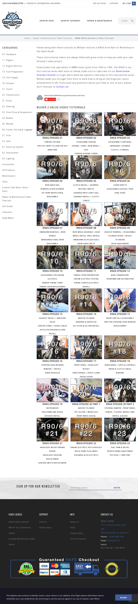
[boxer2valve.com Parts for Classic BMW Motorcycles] (12, 20)
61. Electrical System (12, 147)
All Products (8, 170)
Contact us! (62, 86)
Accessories (8, 164)
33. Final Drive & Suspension (17, 112)
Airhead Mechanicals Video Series (22, 542)
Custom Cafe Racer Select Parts (15, 189)
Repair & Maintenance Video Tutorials (16, 198)
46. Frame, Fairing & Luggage (17, 129)
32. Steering (8, 106)
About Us (74, 522)
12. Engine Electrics (12, 65)
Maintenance (8, 175)
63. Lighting (8, 158)
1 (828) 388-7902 (116, 536)
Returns (43, 522)
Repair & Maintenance (99, 21)
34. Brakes (7, 118)
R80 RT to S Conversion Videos (20, 530)
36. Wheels (7, 123)
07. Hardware (9, 54)
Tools (5, 181)
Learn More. (94, 599)
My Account (99, 3)
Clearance (7, 212)
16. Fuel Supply (10, 77)
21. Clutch (7, 89)
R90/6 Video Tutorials (19, 522)
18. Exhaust (8, 83)
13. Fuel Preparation (12, 71)
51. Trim (6, 135)
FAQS (72, 527)
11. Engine (7, 60)
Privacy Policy (76, 533)
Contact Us (113, 540)
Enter (117, 487)
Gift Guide (7, 206)
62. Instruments (10, 152)
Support (114, 3)
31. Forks (7, 100)
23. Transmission (11, 94)
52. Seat (6, 141)
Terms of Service (78, 539)
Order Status (45, 527)
